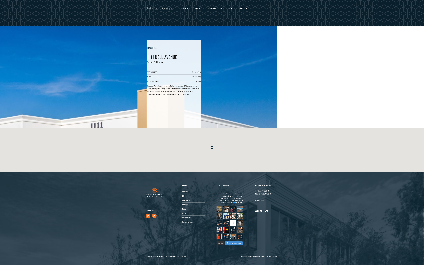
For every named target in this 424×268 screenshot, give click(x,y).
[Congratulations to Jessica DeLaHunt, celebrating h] (233, 230)
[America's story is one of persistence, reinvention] (219, 230)
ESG (222, 8)
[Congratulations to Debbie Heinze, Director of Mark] (219, 216)
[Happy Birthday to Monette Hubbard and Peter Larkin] (240, 230)
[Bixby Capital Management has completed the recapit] (240, 209)
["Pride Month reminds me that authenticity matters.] (219, 236)
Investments (211, 8)
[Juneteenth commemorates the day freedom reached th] (226, 230)
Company (185, 8)
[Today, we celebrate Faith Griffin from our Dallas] (240, 223)
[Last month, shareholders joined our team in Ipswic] (240, 216)
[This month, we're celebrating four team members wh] (233, 209)
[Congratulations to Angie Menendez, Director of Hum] (240, 236)
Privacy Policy (186, 218)
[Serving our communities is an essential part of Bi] (233, 236)
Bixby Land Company (161, 8)
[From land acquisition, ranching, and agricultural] (233, 223)
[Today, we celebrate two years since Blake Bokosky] (219, 223)
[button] (212, 148)
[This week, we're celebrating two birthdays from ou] (226, 209)
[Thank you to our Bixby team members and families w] (233, 216)
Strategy (197, 8)
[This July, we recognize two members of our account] (226, 223)
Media (231, 8)
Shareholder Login (187, 222)
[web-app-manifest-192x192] (154, 192)
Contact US (243, 8)
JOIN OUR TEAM (262, 211)
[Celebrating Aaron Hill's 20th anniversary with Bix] (226, 236)
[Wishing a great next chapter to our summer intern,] (219, 209)
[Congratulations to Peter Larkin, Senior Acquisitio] (226, 216)
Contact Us (185, 213)
